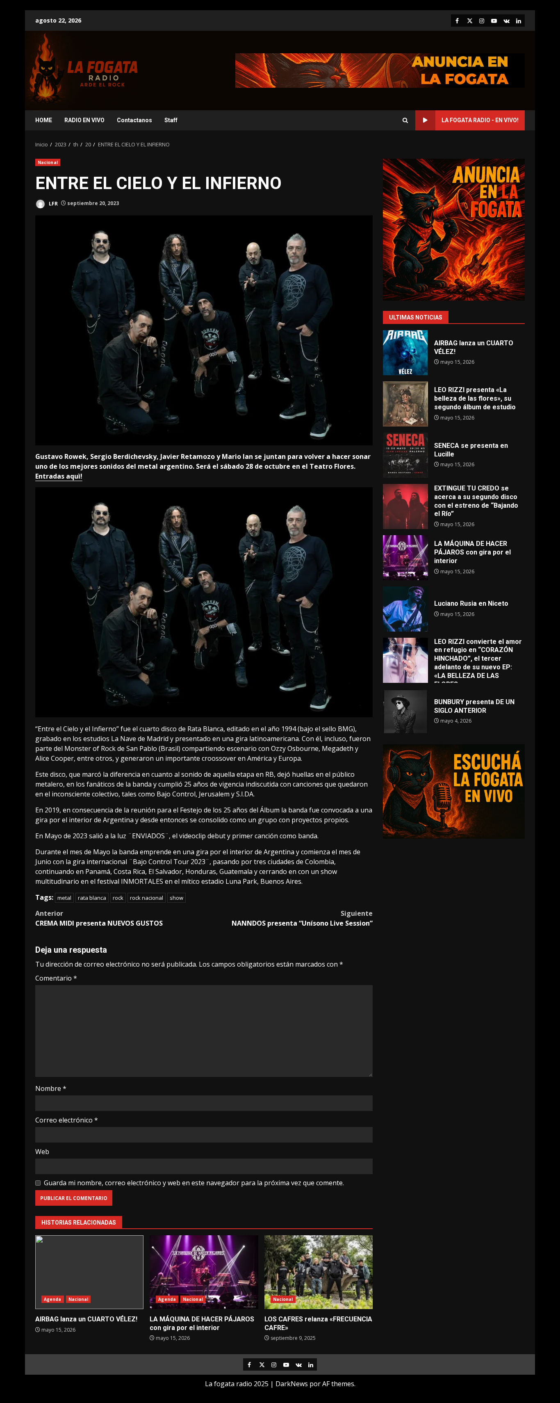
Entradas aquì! (58, 476)
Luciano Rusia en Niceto (405, 609)
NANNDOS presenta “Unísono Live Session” (302, 918)
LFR (53, 203)
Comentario (56, 978)
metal (64, 897)
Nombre (50, 1088)
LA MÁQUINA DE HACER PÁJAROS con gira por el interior (204, 1272)
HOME (43, 120)
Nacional (48, 162)
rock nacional (146, 897)
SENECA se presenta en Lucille (405, 455)
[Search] (405, 120)
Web (42, 1151)
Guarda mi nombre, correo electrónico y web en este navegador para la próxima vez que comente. (194, 1182)
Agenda (52, 1299)
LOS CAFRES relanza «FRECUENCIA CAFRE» (318, 1272)
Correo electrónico (66, 1120)
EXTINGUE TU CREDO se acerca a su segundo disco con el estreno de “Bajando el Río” (405, 506)
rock (118, 897)
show (176, 897)
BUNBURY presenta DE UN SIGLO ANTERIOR (405, 711)
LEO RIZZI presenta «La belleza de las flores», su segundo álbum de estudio (405, 404)
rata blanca (92, 897)
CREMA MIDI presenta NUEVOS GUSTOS (99, 918)
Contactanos (134, 120)
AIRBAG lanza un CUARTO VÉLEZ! (89, 1272)
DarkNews (291, 1383)
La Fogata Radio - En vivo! (480, 120)
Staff (171, 120)
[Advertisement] (380, 69)
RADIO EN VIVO (84, 120)
